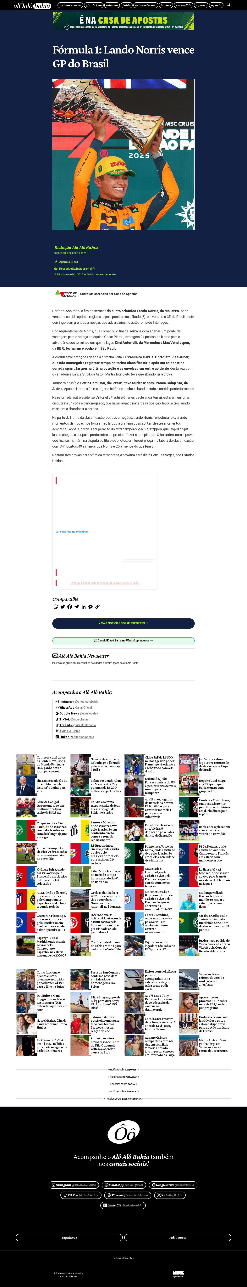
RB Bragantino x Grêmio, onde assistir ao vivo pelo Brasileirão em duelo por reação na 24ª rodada (105, 854)
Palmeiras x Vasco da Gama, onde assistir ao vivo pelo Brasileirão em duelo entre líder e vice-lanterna (160, 853)
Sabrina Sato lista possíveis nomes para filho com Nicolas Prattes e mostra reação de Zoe (105, 1024)
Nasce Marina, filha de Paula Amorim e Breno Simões (52, 1024)
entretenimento (145, 5)
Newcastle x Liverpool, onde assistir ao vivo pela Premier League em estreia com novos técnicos (158, 877)
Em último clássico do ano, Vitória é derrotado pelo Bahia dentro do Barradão (159, 830)
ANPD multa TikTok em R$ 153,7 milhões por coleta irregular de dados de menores (52, 1045)
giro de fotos (94, 5)
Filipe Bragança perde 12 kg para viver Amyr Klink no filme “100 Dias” (105, 1002)
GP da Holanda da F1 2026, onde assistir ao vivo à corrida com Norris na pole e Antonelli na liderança (106, 900)
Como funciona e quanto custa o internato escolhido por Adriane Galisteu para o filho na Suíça (50, 979)
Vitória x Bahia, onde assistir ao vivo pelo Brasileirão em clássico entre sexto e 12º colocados (52, 876)
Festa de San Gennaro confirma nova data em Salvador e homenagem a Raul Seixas (105, 979)
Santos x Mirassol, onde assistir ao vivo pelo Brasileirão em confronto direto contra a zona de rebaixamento (104, 831)
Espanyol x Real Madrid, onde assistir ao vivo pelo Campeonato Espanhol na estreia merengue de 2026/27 (51, 946)
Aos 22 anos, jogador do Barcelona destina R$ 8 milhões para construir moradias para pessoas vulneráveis (159, 808)
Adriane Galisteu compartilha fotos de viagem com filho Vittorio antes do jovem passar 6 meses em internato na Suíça (160, 1046)
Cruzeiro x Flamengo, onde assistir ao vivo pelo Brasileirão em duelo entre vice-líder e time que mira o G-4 (51, 923)
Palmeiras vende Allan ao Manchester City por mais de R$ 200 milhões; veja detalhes (106, 786)
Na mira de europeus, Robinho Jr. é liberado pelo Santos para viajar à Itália (106, 764)
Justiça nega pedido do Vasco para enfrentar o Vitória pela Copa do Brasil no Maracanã (214, 946)
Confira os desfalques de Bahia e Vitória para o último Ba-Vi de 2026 (106, 945)
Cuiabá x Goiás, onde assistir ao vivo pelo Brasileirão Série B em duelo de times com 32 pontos (214, 923)
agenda (216, 5)
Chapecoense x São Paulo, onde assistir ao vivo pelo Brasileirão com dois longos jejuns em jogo (52, 830)
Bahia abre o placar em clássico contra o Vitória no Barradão (214, 830)
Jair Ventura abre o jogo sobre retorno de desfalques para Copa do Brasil (214, 764)
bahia (127, 5)
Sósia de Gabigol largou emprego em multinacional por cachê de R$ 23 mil (50, 807)
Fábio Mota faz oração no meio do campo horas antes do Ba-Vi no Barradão (106, 876)
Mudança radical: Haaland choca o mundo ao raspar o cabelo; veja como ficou (211, 900)
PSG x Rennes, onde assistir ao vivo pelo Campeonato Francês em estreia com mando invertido (213, 853)
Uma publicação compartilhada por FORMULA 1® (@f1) (105, 582)
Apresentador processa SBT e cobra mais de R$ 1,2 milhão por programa (213, 1002)
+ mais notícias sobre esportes (122, 623)
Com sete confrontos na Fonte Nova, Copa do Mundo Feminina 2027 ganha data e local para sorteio (51, 764)
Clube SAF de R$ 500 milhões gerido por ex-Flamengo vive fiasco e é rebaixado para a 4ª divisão (160, 764)
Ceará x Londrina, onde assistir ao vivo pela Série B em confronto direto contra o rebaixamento (158, 923)
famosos (166, 5)
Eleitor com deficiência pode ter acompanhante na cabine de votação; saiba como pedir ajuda (160, 980)
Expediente (69, 1237)
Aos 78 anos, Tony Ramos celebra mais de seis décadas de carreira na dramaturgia (158, 1003)
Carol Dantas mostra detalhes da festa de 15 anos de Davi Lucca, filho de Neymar (160, 1024)
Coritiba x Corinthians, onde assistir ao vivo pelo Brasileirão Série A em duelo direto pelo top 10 (214, 807)
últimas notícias (70, 5)
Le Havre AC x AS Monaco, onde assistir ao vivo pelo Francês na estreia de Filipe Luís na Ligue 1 (214, 876)
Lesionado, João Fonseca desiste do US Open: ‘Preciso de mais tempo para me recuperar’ (160, 786)
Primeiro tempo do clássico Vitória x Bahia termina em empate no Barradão (52, 853)
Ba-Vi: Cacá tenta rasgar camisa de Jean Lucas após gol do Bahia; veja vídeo (105, 807)
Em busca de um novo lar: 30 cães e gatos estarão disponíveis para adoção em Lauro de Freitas (214, 1024)
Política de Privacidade (123, 1258)
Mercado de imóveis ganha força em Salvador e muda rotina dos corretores (213, 1045)
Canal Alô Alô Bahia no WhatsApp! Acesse (123, 640)
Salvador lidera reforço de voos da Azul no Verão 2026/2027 (211, 979)
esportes (201, 5)
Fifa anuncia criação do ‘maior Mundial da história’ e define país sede (52, 786)
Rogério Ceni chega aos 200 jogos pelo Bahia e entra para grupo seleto (212, 786)
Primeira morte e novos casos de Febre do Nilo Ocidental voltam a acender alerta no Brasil (105, 1045)
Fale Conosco (177, 1237)
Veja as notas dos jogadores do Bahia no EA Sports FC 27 (160, 945)
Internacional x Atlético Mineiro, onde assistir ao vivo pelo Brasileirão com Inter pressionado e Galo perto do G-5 (106, 923)
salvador (112, 5)
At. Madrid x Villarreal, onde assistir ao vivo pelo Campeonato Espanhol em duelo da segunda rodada (52, 900)
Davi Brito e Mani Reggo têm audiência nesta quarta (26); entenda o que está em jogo (52, 1003)
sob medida (183, 5)
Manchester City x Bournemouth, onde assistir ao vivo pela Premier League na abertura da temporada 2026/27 (159, 900)
